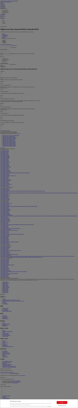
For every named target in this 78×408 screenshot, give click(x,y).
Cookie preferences (62, 405)
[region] (39, 403)
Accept (62, 402)
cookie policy (49, 406)
